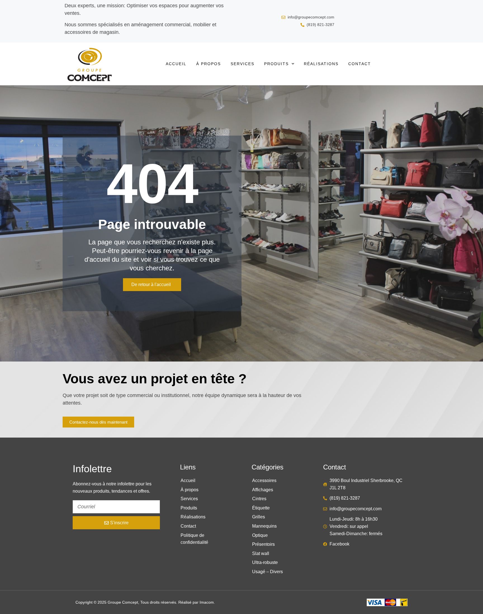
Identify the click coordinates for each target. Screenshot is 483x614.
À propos (208, 64)
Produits (276, 64)
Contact (359, 64)
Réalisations (321, 64)
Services (242, 64)
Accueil (176, 64)
